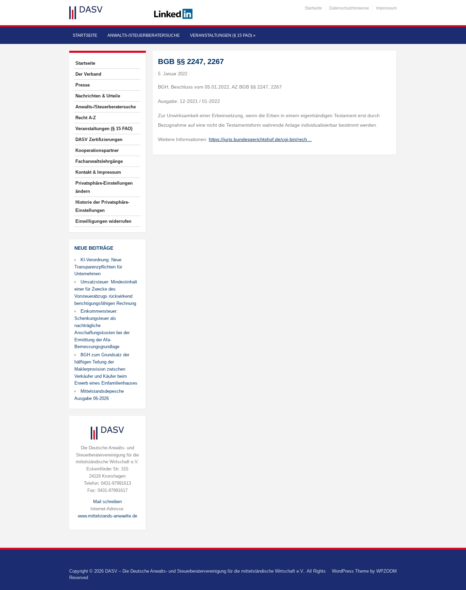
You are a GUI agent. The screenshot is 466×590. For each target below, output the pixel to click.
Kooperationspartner (97, 150)
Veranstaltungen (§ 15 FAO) (223, 35)
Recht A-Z (85, 117)
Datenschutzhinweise (349, 8)
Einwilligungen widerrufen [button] (103, 221)
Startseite (313, 8)
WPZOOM (386, 571)
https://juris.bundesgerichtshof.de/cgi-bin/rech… (260, 139)
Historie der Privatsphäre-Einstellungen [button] (102, 206)
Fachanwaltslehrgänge (99, 161)
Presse (82, 85)
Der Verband (88, 74)
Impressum (386, 8)
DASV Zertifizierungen (98, 139)
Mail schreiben (107, 501)
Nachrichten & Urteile (97, 95)
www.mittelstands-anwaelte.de (107, 515)
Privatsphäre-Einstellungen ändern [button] (104, 187)
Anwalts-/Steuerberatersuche (143, 35)
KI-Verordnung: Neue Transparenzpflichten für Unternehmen (98, 267)
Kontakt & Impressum (98, 172)
